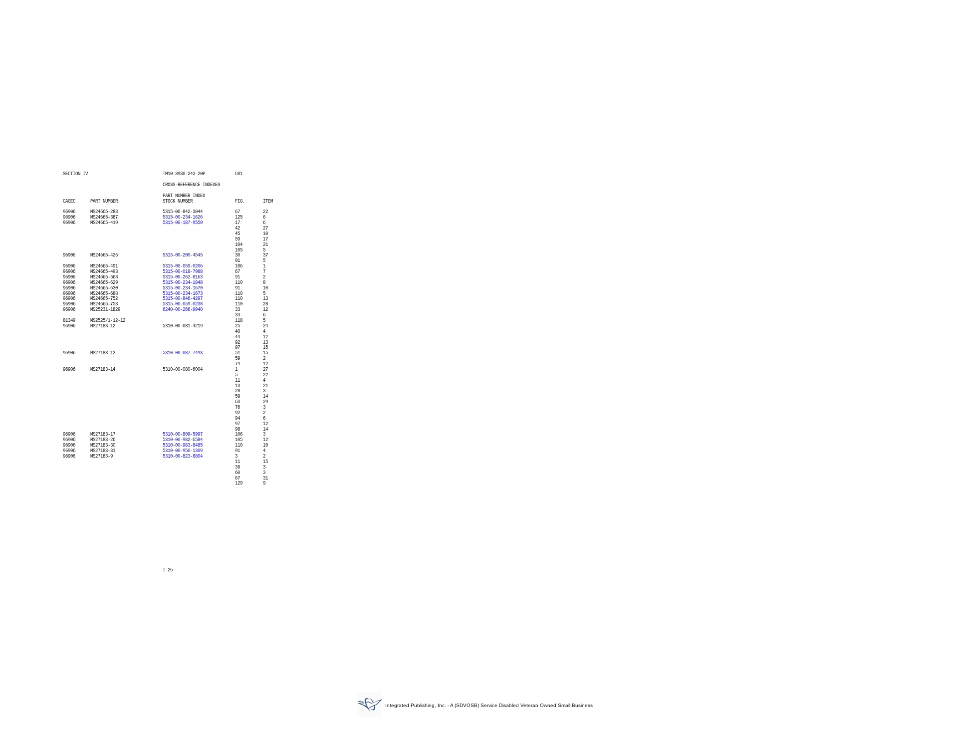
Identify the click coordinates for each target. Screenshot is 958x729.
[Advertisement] (479, 79)
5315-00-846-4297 (183, 298)
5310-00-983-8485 (183, 445)
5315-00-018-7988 (183, 271)
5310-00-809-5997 (183, 434)
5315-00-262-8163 (183, 277)
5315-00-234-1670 (183, 288)
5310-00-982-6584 (183, 440)
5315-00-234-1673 (183, 293)
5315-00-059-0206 (183, 266)
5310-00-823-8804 (183, 456)
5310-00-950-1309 (183, 451)
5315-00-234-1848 (183, 282)
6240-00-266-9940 (183, 309)
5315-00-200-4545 (183, 255)
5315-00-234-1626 (183, 217)
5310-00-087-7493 (183, 353)
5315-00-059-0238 (183, 304)
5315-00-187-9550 (183, 223)
